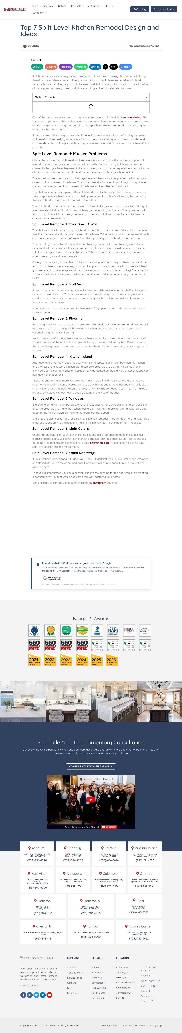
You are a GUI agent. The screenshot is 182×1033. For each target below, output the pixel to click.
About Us (72, 967)
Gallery (62, 5)
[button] (145, 97)
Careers (71, 982)
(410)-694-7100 (109, 885)
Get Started (93, 5)
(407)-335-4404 (145, 885)
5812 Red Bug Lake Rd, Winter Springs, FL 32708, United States (145, 880)
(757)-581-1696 (145, 860)
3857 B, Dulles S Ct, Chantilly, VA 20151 (73, 855)
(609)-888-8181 (43, 938)
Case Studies (74, 992)
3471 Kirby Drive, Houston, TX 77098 (43, 908)
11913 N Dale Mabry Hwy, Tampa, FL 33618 (91, 932)
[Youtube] (49, 995)
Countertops (98, 982)
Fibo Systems (99, 987)
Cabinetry (97, 977)
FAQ (69, 987)
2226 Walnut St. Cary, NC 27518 (139, 907)
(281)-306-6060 (91, 913)
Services (48, 5)
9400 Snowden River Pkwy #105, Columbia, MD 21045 (109, 880)
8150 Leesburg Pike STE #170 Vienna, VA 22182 (139, 933)
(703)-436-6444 (109, 860)
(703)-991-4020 (37, 860)
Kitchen (96, 967)
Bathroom (97, 972)
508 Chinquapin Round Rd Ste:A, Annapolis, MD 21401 (73, 880)
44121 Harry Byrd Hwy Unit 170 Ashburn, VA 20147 (37, 855)
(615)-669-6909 (37, 887)
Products (76, 5)
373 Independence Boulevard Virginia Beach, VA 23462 (145, 855)
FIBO (107, 5)
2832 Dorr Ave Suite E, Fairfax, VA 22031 (109, 855)
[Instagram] (30, 995)
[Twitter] (36, 995)
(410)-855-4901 (73, 885)
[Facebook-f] (23, 995)
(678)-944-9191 (43, 913)
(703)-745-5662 (139, 938)
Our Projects (98, 992)
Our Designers (75, 972)
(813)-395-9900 (91, 936)
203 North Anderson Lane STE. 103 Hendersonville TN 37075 (37, 881)
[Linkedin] (43, 995)
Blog (94, 1003)
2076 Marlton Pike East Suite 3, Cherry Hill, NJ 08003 (43, 933)
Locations (38, 12)
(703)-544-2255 (73, 860)
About (34, 5)
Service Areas (74, 977)
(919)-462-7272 (139, 912)
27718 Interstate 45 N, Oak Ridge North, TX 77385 (91, 908)
